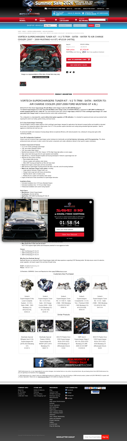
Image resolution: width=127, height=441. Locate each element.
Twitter (69, 393)
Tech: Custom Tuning (56, 411)
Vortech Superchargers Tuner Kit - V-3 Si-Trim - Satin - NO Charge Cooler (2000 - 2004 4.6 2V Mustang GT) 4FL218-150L (45, 303)
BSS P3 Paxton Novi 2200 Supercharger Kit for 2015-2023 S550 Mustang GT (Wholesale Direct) (63, 341)
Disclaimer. (42, 372)
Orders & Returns (39, 390)
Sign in (70, 13)
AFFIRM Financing (55, 394)
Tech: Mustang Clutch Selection (56, 413)
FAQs (107, 8)
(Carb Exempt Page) (43, 377)
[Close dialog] (90, 202)
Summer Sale (54, 392)
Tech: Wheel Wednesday (57, 416)
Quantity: (69, 52)
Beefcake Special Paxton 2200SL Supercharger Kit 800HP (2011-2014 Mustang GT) (45, 341)
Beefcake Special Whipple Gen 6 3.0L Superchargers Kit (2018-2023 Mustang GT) (27, 341)
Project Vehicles (54, 420)
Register (78, 13)
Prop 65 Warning (55, 426)
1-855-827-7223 (59, 14)
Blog (51, 390)
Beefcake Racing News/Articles (55, 396)
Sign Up (105, 437)
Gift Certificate (54, 407)
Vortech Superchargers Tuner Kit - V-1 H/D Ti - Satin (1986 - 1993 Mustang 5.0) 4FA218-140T (63, 301)
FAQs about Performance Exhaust (57, 402)
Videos (52, 422)
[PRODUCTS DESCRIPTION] (63, 94)
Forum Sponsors (55, 405)
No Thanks (69, 238)
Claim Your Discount (69, 234)
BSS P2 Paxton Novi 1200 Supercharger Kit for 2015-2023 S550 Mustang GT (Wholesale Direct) (100, 341)
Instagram (70, 395)
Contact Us (100, 8)
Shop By (83, 20)
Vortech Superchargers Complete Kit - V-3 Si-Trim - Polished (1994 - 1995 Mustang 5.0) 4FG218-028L (82, 302)
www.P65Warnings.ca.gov (59, 271)
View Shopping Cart (40, 396)
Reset (97, 25)
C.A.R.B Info (53, 424)
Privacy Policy (38, 394)
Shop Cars (78, 8)
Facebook (70, 390)
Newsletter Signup (89, 8)
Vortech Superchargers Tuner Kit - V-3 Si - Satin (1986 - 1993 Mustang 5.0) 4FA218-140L (100, 301)
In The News (22, 392)
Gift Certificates (102, 13)
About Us (69, 8)
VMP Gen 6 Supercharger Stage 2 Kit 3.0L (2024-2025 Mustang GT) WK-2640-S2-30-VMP (81, 341)
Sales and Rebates (55, 418)
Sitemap (36, 392)
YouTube (69, 398)
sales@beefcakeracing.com (31, 266)
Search (91, 25)
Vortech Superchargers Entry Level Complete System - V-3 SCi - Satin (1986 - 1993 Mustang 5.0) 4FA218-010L (27, 303)
